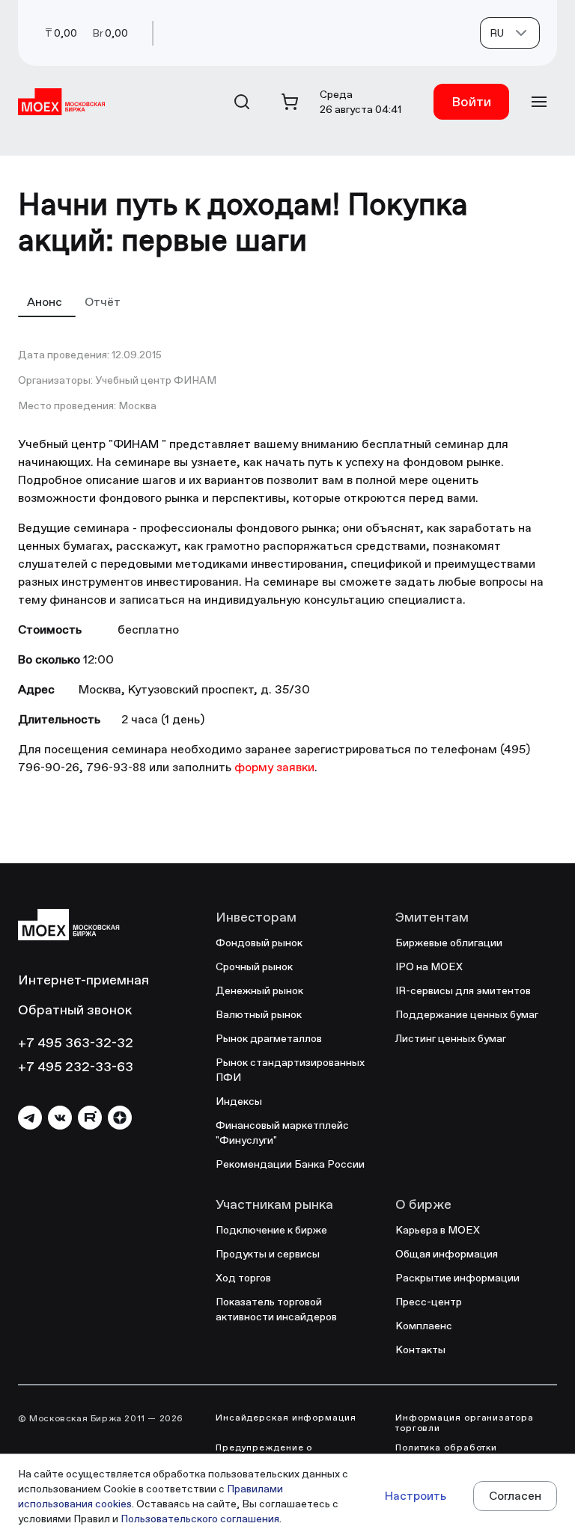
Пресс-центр (428, 1301)
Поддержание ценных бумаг (466, 1014)
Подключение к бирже (271, 1230)
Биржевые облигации (448, 942)
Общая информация (446, 1253)
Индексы (239, 1101)
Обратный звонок (75, 1009)
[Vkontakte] (60, 1118)
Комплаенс (423, 1325)
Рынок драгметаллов (269, 1038)
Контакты (420, 1349)
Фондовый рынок (259, 942)
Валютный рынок (259, 1014)
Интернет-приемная (83, 979)
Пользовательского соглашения (200, 1518)
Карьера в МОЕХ (437, 1230)
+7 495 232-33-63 (75, 1066)
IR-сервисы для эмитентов (463, 990)
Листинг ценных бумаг (450, 1038)
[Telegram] (30, 1118)
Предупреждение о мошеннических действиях (283, 1452)
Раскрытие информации (457, 1277)
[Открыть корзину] (290, 102)
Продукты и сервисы (268, 1253)
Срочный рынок (254, 966)
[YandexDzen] (120, 1118)
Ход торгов (243, 1277)
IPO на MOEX (429, 966)
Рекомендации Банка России (290, 1164)
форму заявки (274, 767)
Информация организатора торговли (464, 1422)
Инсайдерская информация (286, 1417)
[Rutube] (90, 1118)
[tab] (47, 301)
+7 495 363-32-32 (75, 1042)
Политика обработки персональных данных (451, 1452)
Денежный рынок (259, 990)
